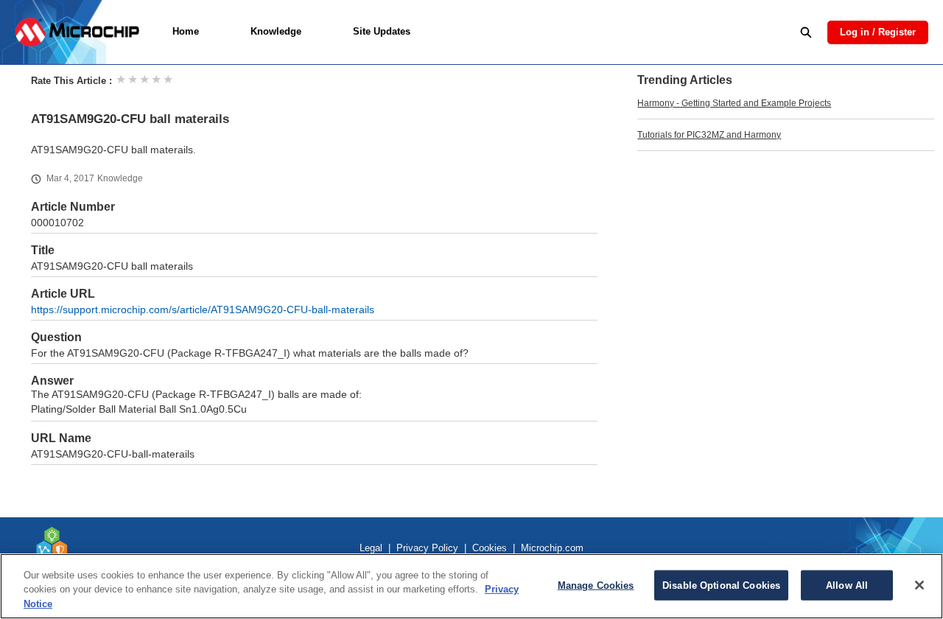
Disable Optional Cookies (721, 584)
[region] (471, 586)
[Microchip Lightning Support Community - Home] (77, 32)
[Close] (919, 585)
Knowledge (275, 31)
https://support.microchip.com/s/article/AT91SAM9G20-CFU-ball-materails (202, 309)
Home (185, 31)
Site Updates (381, 31)
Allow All (847, 584)
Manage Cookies (596, 584)
